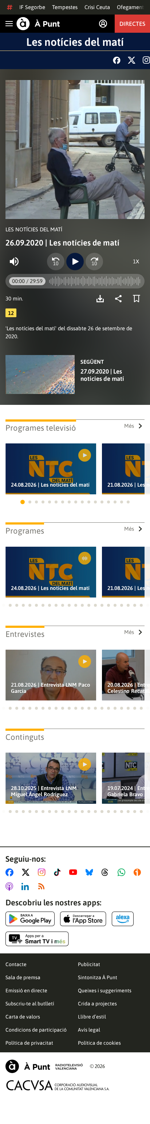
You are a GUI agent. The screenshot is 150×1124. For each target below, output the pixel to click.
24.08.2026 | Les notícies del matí (50, 485)
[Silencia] (14, 261)
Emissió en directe (26, 990)
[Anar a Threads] (107, 872)
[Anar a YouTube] (74, 872)
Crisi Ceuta (97, 7)
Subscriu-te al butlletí (29, 1004)
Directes (132, 23)
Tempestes (65, 7)
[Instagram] (146, 60)
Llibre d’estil (92, 1017)
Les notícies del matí (75, 42)
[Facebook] (117, 60)
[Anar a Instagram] (43, 872)
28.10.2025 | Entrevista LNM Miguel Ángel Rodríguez (44, 791)
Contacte (16, 964)
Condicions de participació (36, 1030)
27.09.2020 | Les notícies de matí (102, 375)
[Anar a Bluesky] (91, 872)
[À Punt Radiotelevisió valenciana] (44, 1066)
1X (136, 261)
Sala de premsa (22, 977)
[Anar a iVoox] (139, 872)
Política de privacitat (29, 1043)
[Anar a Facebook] (10, 872)
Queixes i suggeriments (104, 990)
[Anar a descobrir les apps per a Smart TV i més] (37, 939)
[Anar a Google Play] (30, 919)
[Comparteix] (120, 298)
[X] (131, 60)
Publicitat (89, 964)
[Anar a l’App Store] (83, 919)
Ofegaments (131, 7)
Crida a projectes (97, 1004)
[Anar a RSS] (43, 886)
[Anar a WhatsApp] (123, 872)
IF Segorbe (32, 7)
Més (129, 426)
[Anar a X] (27, 872)
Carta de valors (22, 1017)
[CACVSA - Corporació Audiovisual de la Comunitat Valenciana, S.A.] (57, 1085)
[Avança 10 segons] (94, 261)
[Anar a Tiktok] (59, 872)
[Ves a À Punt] (38, 23)
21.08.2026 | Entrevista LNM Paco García (50, 688)
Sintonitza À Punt (97, 977)
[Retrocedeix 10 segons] (55, 261)
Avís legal (89, 1030)
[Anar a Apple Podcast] (10, 886)
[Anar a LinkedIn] (26, 886)
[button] (22, 502)
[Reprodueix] (75, 261)
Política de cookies (99, 1043)
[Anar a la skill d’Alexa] (123, 919)
